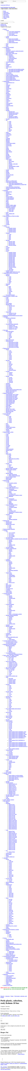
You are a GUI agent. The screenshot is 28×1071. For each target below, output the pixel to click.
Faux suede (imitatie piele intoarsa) (13, 708)
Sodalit (7, 169)
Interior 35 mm (12, 816)
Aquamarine (8, 88)
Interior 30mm (12, 851)
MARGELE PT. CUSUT (11, 925)
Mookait (8, 140)
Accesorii (5, 530)
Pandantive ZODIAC (10, 207)
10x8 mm (11, 381)
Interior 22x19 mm (13, 822)
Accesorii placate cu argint (11, 642)
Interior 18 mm (12, 811)
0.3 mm (10, 723)
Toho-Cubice (9, 404)
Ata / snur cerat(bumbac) (11, 656)
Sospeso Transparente (10, 955)
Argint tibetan (12, 208)
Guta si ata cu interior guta (11, 675)
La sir (7, 251)
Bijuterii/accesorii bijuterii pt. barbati (11, 929)
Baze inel (8, 587)
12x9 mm (11, 382)
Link (7, 830)
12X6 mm (11, 368)
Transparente (11, 489)
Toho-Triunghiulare (10, 402)
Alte (7, 179)
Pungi (7, 774)
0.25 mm (11, 722)
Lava (7, 137)
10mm (10, 281)
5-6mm (10, 517)
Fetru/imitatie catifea (10, 947)
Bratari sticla (11, 41)
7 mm (10, 686)
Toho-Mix (8, 405)
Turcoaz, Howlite (9, 174)
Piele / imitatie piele (10, 213)
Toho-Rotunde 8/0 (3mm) (11, 396)
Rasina (7, 859)
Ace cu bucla (11, 535)
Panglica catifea (9, 691)
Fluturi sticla (8, 387)
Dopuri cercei (12, 582)
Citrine (7, 99)
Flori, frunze (11, 161)
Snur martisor (9, 979)
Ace (7, 63)
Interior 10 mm (12, 805)
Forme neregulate (9, 449)
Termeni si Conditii (5, 1063)
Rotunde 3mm (12, 258)
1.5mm (10, 700)
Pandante (8, 284)
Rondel (10, 129)
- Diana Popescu (20, 1054)
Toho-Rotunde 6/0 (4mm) (11, 399)
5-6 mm (10, 711)
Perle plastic (8, 453)
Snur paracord (9, 717)
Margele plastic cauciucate (11, 468)
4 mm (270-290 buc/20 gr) (11, 504)
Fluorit (7, 108)
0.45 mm (11, 752)
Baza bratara (8, 854)
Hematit (7, 110)
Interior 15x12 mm (13, 836)
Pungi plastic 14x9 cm (13, 777)
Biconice (8, 240)
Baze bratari (11, 59)
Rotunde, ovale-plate (13, 163)
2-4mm (10, 515)
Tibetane (10, 541)
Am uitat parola (11, 7)
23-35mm (8, 445)
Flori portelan (9, 303)
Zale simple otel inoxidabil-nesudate (16, 69)
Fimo (10, 649)
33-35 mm (11, 911)
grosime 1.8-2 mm (13, 666)
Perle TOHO (9, 406)
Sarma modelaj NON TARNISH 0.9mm (17, 736)
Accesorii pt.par (9, 588)
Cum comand (6, 15)
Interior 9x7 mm (12, 819)
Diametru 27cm (12, 792)
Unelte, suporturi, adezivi (8, 799)
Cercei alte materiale (13, 35)
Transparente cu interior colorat (15, 495)
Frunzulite (8, 385)
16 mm (10, 359)
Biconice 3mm (12, 241)
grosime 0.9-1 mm (13, 328)
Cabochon (5, 858)
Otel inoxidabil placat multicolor (13, 80)
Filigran (7, 203)
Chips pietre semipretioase (11, 182)
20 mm (7, 443)
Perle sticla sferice (10, 331)
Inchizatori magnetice (13, 570)
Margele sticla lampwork (11, 390)
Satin (7, 677)
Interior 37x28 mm (13, 841)
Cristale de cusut (9, 270)
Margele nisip (6, 480)
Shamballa (5, 316)
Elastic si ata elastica (10, 668)
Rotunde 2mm (12, 257)
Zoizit (7, 178)
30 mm (10, 872)
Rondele (8, 227)
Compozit (8, 100)
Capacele (8, 594)
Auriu (7, 200)
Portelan (8, 928)
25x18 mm (11, 896)
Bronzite (8, 93)
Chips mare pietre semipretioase (13, 186)
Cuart (7, 106)
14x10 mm (11, 876)
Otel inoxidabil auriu (10, 77)
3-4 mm (10, 332)
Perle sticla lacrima (10, 339)
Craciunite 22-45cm (13, 961)
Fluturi (10, 160)
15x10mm (11, 375)
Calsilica (8, 95)
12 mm (10, 125)
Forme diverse (9, 388)
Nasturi (7, 950)
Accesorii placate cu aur (11, 643)
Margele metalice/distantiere (12, 615)
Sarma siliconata (9, 750)
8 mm (10, 123)
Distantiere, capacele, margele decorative (14, 51)
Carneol (7, 97)
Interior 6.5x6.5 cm (13, 783)
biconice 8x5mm (12, 370)
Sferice (10, 162)
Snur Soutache (9, 716)
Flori (10, 131)
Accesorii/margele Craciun (9, 956)
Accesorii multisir (10, 547)
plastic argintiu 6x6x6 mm (14, 475)
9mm (10, 518)
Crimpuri (8, 559)
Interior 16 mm (12, 810)
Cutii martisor (9, 976)
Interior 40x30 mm (13, 827)
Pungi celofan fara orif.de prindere (16, 776)
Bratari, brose (9, 981)
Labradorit (8, 133)
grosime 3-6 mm (12, 314)
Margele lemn (6, 520)
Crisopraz (8, 104)
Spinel (7, 171)
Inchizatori (8, 64)
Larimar (7, 189)
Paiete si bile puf (9, 953)
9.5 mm (10, 900)
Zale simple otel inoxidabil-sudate (16, 70)
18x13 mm (11, 875)
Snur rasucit (8, 712)
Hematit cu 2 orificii (13, 116)
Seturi (7, 43)
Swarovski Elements (10, 294)
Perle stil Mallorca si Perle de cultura (11, 216)
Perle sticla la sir (9, 341)
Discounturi (5, 14)
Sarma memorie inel (13, 758)
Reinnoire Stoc (4, 25)
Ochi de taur (8, 144)
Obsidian (8, 142)
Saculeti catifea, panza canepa (12, 794)
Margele (8, 275)
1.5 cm (10, 694)
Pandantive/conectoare (11, 978)
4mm (10, 236)
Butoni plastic (9, 478)
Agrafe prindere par (10, 856)
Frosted (7, 463)
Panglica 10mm (12, 680)
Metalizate (11, 496)
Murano (7, 193)
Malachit (8, 139)
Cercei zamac (11, 34)
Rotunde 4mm (12, 259)
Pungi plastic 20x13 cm (14, 779)
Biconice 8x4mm (12, 245)
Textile (7, 214)
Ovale (7, 248)
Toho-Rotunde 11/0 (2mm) (11, 395)
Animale (8, 430)
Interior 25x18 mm (13, 824)
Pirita (7, 153)
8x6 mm (10, 379)
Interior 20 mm (12, 813)
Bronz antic (11, 210)
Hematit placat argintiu (13, 112)
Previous (3, 1023)
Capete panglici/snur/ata (11, 548)
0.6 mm (10, 726)
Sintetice (10, 546)
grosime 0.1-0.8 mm (13, 326)
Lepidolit (8, 138)
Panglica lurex (9, 696)
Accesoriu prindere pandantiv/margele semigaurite (16, 538)
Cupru (7, 202)
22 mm (7, 444)
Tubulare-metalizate (13, 519)
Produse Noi (3, 24)
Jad (6, 120)
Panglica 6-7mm (12, 679)
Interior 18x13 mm (13, 821)
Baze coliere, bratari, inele (11, 53)
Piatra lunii (8, 150)
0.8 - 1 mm (11, 659)
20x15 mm (11, 895)
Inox (10, 558)
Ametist (7, 86)
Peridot (7, 149)
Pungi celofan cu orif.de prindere (16, 775)
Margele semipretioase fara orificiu (13, 188)
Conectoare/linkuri (10, 52)
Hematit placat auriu (13, 114)
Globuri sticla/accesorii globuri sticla (14, 389)
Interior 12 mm (12, 807)
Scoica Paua (11, 168)
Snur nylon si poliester (11, 661)
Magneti (8, 941)
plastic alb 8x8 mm (13, 474)
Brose (7, 46)
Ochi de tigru (9, 145)
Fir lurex (8, 719)
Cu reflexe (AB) (12, 486)
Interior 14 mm (12, 808)
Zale (7, 68)
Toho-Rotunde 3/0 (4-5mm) (12, 398)
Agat (7, 83)
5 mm (10, 713)
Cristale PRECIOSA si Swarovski (10, 273)
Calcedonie (8, 94)
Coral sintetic (9, 428)
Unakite (7, 177)
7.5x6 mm (11, 861)
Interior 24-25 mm (13, 814)
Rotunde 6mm (12, 260)
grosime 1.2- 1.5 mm (13, 327)
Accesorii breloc (9, 74)
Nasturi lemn (8, 523)
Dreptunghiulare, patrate (14, 166)
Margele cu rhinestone (10, 318)
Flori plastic (8, 479)
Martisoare (5, 974)
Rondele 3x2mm (12, 228)
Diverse (7, 250)
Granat (7, 109)
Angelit (7, 87)
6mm (10, 237)
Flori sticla (8, 384)
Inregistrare (5, 7)
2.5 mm (10, 702)
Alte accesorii (9, 592)
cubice (7, 302)
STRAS (7, 924)
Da (1, 1029)
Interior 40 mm (12, 817)
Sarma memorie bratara (14, 756)
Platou (7, 855)
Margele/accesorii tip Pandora (9, 644)
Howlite (7, 119)
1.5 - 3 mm (11, 660)
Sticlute (7, 798)
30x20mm (11, 923)
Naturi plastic (11, 952)
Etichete (7, 781)
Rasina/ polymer (6, 413)
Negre (10, 557)
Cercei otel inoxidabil (13, 32)
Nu (4, 1029)
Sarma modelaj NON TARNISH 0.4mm (17, 742)
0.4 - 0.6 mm (11, 669)
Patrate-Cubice (9, 450)
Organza (8, 684)
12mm (10, 290)
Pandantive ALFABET (11, 206)
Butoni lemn (8, 962)
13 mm (10, 871)
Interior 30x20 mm (13, 826)
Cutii (7, 797)
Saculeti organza (9, 782)
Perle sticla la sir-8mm (13, 345)
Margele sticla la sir (10, 392)
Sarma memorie (9, 754)
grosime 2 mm (12, 325)
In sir (7, 452)
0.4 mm (10, 724)
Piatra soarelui (9, 151)
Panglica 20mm (12, 682)
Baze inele (11, 60)
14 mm (7, 223)
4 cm (10, 690)
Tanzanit (8, 173)
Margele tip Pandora (10, 645)
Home (4, 11)
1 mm (10, 672)
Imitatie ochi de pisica (10, 427)
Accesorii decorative (7, 593)
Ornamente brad (9, 958)
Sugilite (7, 172)
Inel (7, 850)
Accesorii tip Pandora (10, 652)
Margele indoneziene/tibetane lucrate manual (12, 315)
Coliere (7, 36)
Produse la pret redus (7, 985)
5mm (10, 293)
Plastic (10, 648)
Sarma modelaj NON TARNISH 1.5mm (17, 731)
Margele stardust (9, 626)
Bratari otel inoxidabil (13, 38)
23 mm (10, 877)
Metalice (10, 651)
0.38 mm (11, 753)
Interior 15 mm (12, 809)
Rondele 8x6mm (12, 231)
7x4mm (10, 373)
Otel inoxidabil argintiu (11, 78)
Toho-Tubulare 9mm (10, 401)
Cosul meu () (5, 5)
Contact (5, 18)
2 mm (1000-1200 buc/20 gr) (12, 487)
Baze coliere (8, 584)
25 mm (10, 873)
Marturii (7, 945)
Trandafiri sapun (9, 946)
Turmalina (8, 176)
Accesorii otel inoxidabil (8, 47)
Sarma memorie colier (13, 757)
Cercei (7, 30)
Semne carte (8, 634)
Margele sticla (6, 348)
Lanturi (7, 65)
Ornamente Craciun (10, 973)
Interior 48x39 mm (13, 828)
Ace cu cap (11, 534)
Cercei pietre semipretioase (14, 31)
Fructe (7, 424)
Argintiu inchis (12, 544)
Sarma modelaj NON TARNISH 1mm (17, 735)
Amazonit (8, 85)
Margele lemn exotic (10, 524)
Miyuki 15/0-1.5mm (10, 409)
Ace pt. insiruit (12, 532)
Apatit (7, 89)
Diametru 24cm (12, 791)
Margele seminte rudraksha (9, 529)
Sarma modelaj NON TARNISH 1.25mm (18, 734)
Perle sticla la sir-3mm (13, 342)
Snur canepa (8, 771)
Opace (10, 484)
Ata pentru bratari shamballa (12, 324)
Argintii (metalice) (10, 199)
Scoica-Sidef (8, 194)
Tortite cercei (11, 57)
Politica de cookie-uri (14, 1063)
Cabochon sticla (9, 963)
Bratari (7, 37)
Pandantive (8, 49)
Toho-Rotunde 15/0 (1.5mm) (12, 394)
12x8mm (11, 372)
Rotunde (8, 233)
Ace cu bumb (11, 536)
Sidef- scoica (8, 159)
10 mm (10, 126)
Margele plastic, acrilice (8, 432)
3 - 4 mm (8, 433)
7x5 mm (10, 879)
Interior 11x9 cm (12, 786)
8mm (10, 239)
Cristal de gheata (9, 105)
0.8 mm (10, 671)
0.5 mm (10, 725)
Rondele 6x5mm (12, 230)
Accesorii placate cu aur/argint (9, 640)
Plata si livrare (6, 17)
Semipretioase (6, 81)
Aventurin (8, 91)
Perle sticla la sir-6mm (13, 344)
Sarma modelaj (9, 720)
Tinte (7, 635)
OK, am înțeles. (4, 1066)
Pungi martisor (9, 980)
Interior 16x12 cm (12, 788)
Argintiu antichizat (10, 197)
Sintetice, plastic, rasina (11, 205)
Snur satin (11, 678)
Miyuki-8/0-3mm (9, 411)
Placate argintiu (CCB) (11, 476)
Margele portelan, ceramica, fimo (10, 296)
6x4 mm (10, 899)
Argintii (10, 540)
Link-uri (8, 274)
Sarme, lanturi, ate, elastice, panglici (11, 655)
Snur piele (8, 697)
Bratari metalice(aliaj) (13, 42)
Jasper (7, 132)
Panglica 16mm (12, 683)
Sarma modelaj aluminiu (14, 748)
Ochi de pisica (9, 878)
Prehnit (7, 154)
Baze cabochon (9, 54)
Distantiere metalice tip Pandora (15, 654)
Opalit (7, 148)
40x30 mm (11, 870)
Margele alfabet (9, 473)
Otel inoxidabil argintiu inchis (12, 76)
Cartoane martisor (10, 975)
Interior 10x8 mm (12, 834)
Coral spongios (9, 103)
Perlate (10, 485)
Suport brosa (8, 72)
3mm (10, 235)
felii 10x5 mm (12, 305)
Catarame (8, 633)
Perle (7, 285)
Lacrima (10, 127)
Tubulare (8, 383)
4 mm (10, 121)
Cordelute (8, 589)
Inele (7, 45)
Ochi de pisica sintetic (10, 143)
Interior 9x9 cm (12, 785)
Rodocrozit (8, 156)
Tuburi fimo (8, 311)
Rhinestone (11, 616)
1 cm (10, 692)
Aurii (10, 552)
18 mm (7, 441)
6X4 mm (11, 364)
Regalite (8, 155)
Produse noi (5, 12)
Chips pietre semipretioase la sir (15, 183)
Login (2, 7)
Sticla (7, 195)
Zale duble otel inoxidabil (14, 71)
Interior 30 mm (12, 815)
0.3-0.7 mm (11, 657)
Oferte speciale (6, 13)
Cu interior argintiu (13, 483)
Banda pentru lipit (10, 942)
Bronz (7, 201)
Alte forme (11, 167)
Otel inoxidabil (9, 196)
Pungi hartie (11, 780)
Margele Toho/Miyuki (8, 393)
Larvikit (7, 136)
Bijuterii (5, 29)
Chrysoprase (8, 98)
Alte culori (11, 115)
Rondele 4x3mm (12, 229)
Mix (9, 338)
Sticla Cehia (8, 412)
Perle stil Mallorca (10, 882)
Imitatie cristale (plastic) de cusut (13, 271)
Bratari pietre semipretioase (14, 40)
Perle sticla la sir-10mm (14, 347)
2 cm (10, 689)
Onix (7, 146)
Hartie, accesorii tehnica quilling (13, 949)
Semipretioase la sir (10, 82)
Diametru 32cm (12, 793)
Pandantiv (8, 803)
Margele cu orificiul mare (11, 180)
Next (7, 1023)
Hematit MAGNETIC (13, 117)
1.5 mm (7, 481)
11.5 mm (10, 912)
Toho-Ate (8, 407)
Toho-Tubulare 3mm (10, 400)
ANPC (5, 1064)
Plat (9, 128)
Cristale (5, 225)
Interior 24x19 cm (12, 790)
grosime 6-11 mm (12, 313)
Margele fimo (9, 304)
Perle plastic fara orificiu (14, 458)
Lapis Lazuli (8, 134)
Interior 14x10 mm (13, 820)
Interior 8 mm (12, 804)
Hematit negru (12, 111)
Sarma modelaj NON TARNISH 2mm (17, 733)
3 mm (10, 276)
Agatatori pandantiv (10, 61)
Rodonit (7, 157)
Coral (7, 102)
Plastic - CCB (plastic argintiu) (15, 614)
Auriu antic (11, 211)
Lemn (7, 212)
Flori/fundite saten (10, 939)
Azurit (7, 92)
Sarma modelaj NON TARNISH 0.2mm (17, 745)
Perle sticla (5, 330)
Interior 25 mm (12, 848)
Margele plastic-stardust (11, 469)
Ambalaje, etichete (7, 773)
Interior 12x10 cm (12, 787)
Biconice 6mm (12, 244)
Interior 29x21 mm (13, 825)
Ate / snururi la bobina (11, 667)
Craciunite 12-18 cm (13, 959)
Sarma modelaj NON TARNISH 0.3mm (17, 743)
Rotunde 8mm (12, 262)
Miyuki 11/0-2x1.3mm (11, 410)
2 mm (10, 234)
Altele (7, 770)
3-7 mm (10, 904)
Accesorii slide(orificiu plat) (12, 637)
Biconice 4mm (12, 242)
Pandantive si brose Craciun (12, 957)
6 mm (10, 122)
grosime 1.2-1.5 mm (13, 663)
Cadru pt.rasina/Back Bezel (12, 75)
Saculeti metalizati (10, 796)
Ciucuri (7, 940)
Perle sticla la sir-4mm (13, 343)
